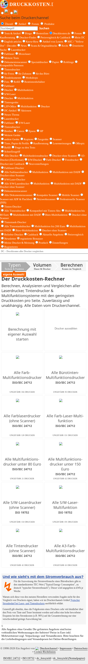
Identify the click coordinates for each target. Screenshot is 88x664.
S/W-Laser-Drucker (14, 179)
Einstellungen (60, 242)
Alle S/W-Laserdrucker (16, 183)
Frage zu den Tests (25, 147)
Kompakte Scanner (47, 195)
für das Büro (42, 73)
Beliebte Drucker (13, 234)
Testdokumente (12, 77)
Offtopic (80, 143)
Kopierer (28, 139)
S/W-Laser (24, 122)
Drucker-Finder (27, 37)
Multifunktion (25, 90)
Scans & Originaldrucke (44, 45)
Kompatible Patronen (12, 65)
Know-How (32, 41)
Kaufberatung (7, 37)
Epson (32, 131)
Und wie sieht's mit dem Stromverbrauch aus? (43, 577)
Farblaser (9, 53)
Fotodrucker (72, 159)
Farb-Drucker (53, 159)
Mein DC (80, 37)
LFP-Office (10, 106)
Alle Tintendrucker (14, 210)
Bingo (28, 33)
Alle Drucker (11, 155)
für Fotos (9, 73)
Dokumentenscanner (15, 62)
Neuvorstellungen (39, 163)
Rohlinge (68, 62)
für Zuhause (25, 73)
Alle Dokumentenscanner (18, 195)
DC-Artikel (10, 110)
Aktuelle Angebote (53, 234)
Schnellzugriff (12, 151)
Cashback (32, 234)
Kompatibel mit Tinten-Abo (45, 210)
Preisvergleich (75, 234)
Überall (9, 23)
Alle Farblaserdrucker (16, 172)
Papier (55, 62)
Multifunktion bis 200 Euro (50, 226)
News (24, 45)
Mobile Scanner (70, 195)
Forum (35, 23)
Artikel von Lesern (53, 41)
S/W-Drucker (35, 159)
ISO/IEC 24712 (11, 658)
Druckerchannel (49, 648)
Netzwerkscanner (46, 199)
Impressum (66, 648)
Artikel (22, 23)
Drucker (8, 90)
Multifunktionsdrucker (35, 155)
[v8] (37, 648)
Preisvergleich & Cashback (55, 37)
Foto (6, 81)
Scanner (57, 139)
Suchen (44, 28)
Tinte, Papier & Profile (16, 143)
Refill (17, 81)
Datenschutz (81, 648)
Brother (8, 131)
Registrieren (11, 246)
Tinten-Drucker (12, 206)
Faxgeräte (43, 139)
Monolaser (24, 53)
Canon (20, 131)
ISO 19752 (28, 658)
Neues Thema (11, 114)
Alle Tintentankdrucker (17, 226)
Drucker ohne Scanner (64, 155)
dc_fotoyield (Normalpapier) (69, 658)
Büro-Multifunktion (56, 214)
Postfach (43, 242)
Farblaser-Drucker (14, 168)
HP (41, 131)
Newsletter (10, 238)
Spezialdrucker (39, 62)
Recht (65, 45)
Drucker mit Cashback (12, 163)
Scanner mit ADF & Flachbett (16, 199)
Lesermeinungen (62, 143)
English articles (12, 41)
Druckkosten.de (61, 33)
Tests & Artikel (12, 33)
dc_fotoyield (44, 658)
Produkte (49, 23)
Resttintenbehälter (34, 81)
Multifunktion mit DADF (66, 172)
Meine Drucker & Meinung (19, 242)
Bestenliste (42, 33)
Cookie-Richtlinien (45, 651)
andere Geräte (11, 139)
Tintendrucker (12, 69)
